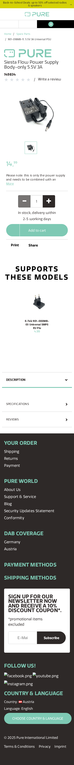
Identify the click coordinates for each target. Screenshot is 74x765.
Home (7, 33)
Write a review (49, 79)
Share (33, 245)
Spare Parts (23, 33)
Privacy (45, 746)
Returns (11, 458)
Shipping (11, 451)
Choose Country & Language (37, 718)
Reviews (12, 419)
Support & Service (20, 496)
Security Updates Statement (29, 510)
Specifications (17, 404)
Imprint (60, 746)
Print (14, 245)
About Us (12, 489)
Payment (12, 465)
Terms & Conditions (19, 746)
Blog (8, 503)
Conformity (14, 517)
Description (15, 380)
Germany (12, 542)
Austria (10, 549)
